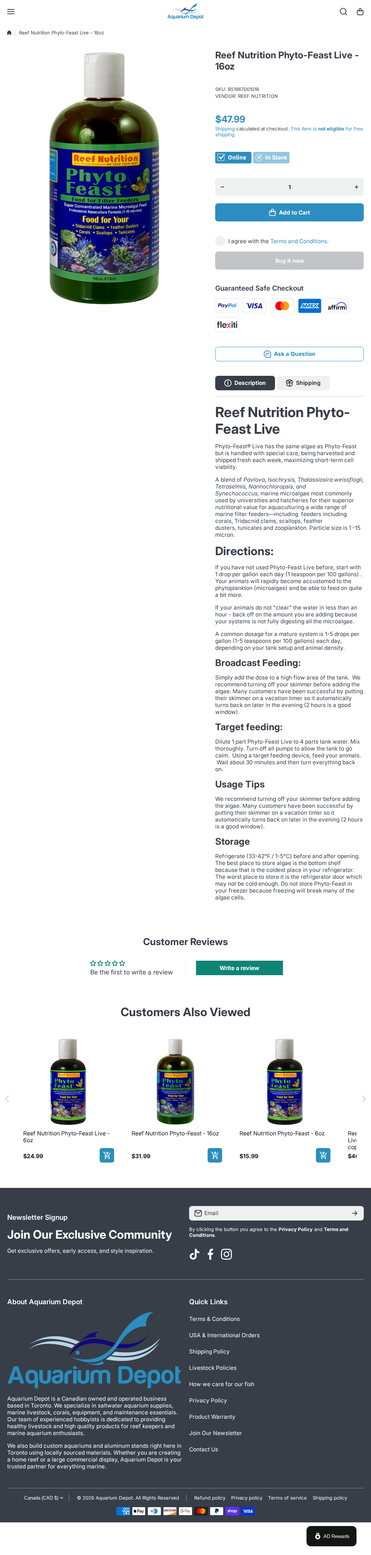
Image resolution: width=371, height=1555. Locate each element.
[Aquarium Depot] (185, 11)
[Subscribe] (355, 1213)
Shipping (225, 129)
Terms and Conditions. (299, 241)
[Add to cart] (107, 1155)
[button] (360, 11)
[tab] (303, 383)
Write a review (239, 968)
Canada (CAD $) (41, 1498)
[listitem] (67, 1099)
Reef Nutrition (258, 96)
